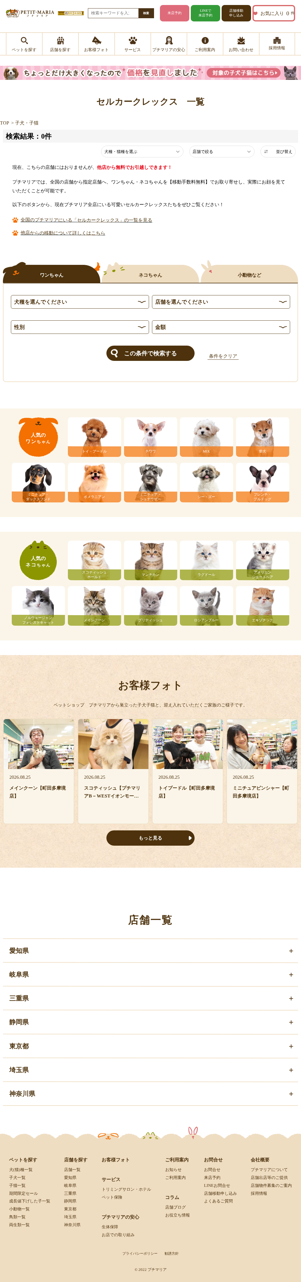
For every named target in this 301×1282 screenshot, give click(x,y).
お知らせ (173, 1169)
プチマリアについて (269, 1169)
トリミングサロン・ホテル (126, 1189)
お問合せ (212, 1169)
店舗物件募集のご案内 (271, 1185)
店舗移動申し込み (236, 13)
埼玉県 (70, 1217)
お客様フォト (116, 1159)
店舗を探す (76, 1159)
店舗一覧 (72, 1169)
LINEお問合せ (217, 1185)
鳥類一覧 (17, 1217)
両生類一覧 (19, 1225)
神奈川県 (72, 1225)
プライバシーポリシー (140, 1253)
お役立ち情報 (177, 1215)
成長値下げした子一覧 (29, 1201)
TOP (4, 122)
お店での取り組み (118, 1235)
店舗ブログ (175, 1207)
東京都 (70, 1209)
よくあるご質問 (218, 1201)
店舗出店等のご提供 (269, 1177)
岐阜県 (70, 1185)
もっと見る (150, 837)
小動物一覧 (19, 1209)
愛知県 (70, 1177)
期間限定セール (23, 1193)
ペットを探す (23, 1159)
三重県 (70, 1193)
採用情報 (259, 1193)
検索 (146, 13)
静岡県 (70, 1201)
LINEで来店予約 (205, 13)
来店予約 (175, 13)
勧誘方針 (172, 1253)
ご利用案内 (175, 1177)
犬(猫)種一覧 (21, 1169)
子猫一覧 (17, 1185)
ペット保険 (112, 1197)
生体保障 (110, 1227)
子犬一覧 (17, 1177)
